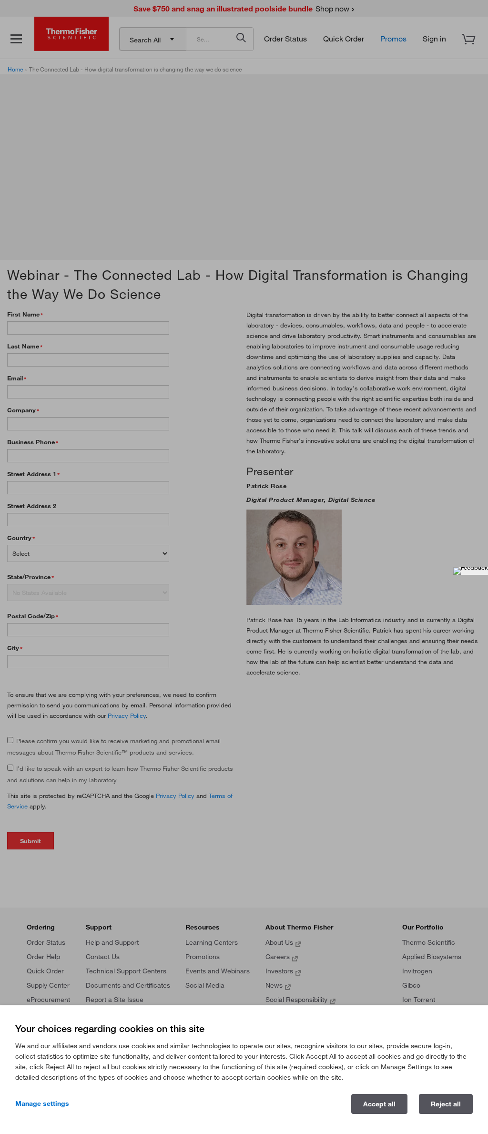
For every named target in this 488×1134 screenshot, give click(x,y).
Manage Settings (42, 1103)
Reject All (446, 1104)
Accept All (379, 1104)
